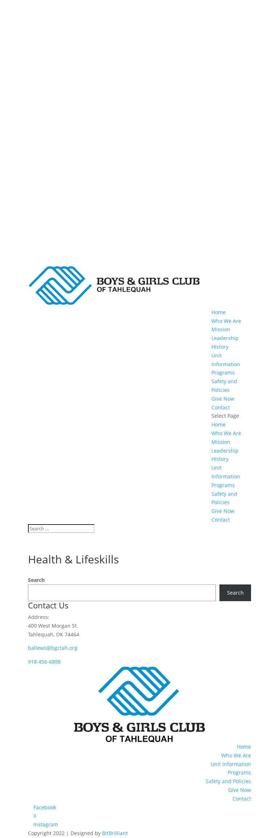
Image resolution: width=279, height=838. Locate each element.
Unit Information (231, 764)
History (220, 346)
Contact (220, 407)
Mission (220, 329)
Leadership (225, 338)
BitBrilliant (115, 833)
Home (218, 312)
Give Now (222, 398)
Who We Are (226, 320)
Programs (223, 372)
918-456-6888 (44, 661)
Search (36, 579)
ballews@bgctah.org (52, 647)
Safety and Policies (228, 781)
